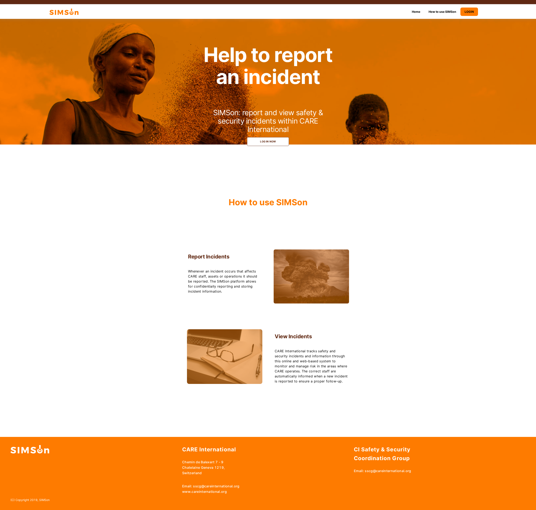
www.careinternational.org (204, 491)
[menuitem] (416, 12)
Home (416, 11)
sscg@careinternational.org (216, 486)
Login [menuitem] (469, 11)
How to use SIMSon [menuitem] (442, 11)
